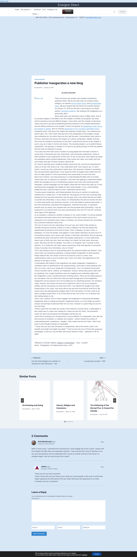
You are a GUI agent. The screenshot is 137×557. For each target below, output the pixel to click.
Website (86, 527)
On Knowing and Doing (32, 405)
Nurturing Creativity (68, 111)
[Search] (114, 11)
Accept (97, 554)
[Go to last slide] (22, 400)
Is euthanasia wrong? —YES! (94, 359)
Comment (36, 498)
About (34, 14)
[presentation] (34, 391)
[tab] (64, 421)
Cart (44, 9)
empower (39, 87)
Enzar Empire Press (78, 103)
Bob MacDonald (45, 442)
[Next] (114, 400)
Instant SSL (4, 1)
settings (84, 555)
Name (35, 527)
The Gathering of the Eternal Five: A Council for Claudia (102, 408)
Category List (52, 9)
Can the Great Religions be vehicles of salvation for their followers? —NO (46, 361)
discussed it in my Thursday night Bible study (81, 129)
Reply (102, 442)
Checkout (37, 9)
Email (60, 527)
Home (17, 9)
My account (25, 9)
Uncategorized (39, 79)
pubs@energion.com (93, 17)
